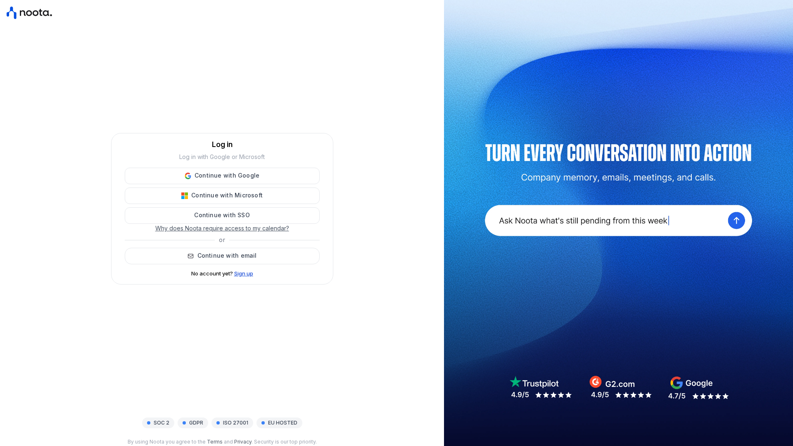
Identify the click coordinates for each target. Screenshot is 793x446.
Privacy (243, 442)
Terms (215, 442)
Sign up (243, 273)
